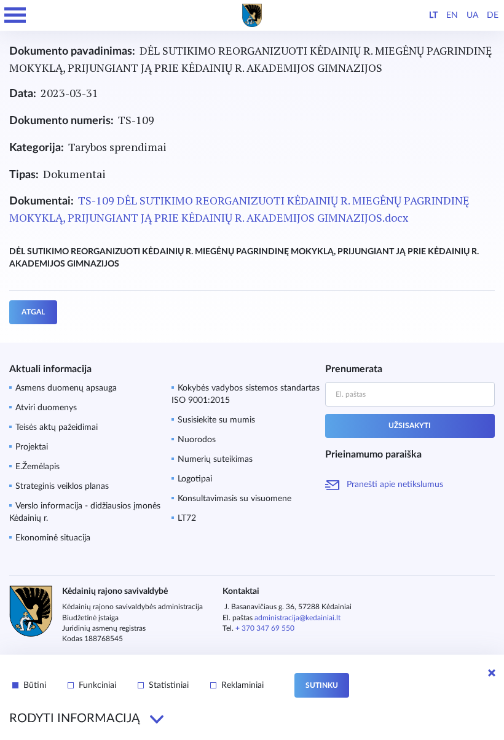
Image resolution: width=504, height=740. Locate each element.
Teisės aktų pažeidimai (56, 427)
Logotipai (195, 479)
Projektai (31, 447)
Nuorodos (197, 439)
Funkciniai (97, 685)
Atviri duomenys (46, 407)
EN (452, 15)
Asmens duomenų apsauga (66, 388)
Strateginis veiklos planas (62, 486)
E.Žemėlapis (37, 466)
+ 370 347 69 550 (264, 628)
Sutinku (321, 685)
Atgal (33, 312)
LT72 (187, 518)
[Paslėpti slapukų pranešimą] (491, 673)
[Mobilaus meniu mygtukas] (15, 15)
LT (433, 15)
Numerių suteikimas (215, 459)
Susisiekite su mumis (216, 420)
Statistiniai (169, 685)
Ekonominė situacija (52, 538)
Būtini (34, 685)
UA (472, 15)
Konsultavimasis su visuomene (234, 498)
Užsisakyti (409, 425)
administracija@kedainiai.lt (297, 617)
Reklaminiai (242, 685)
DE (492, 15)
